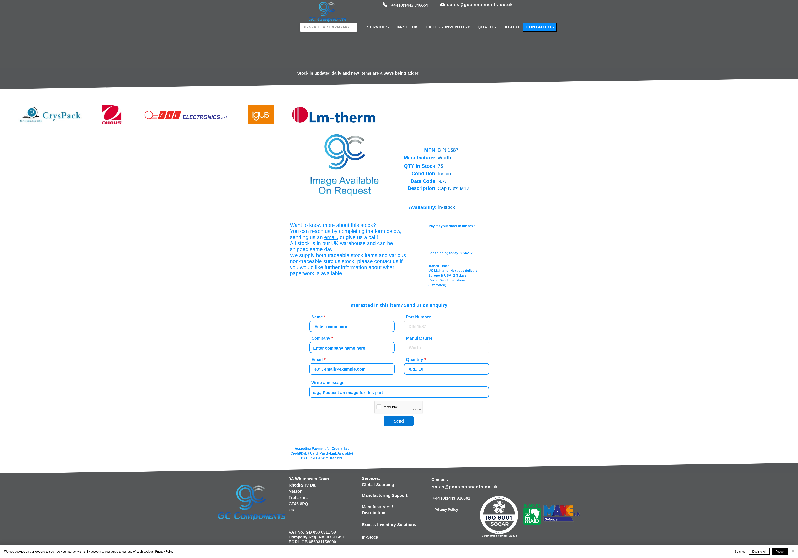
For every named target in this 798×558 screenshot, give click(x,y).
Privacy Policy (164, 551)
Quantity (414, 359)
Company (321, 338)
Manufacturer (419, 338)
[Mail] (442, 4)
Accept (780, 551)
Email (317, 359)
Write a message (327, 383)
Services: (371, 478)
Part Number (418, 317)
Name (317, 317)
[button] (345, 163)
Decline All (759, 551)
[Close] (793, 551)
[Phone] (385, 4)
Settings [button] (740, 551)
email (330, 237)
